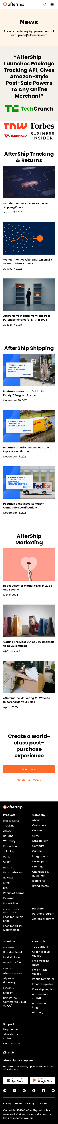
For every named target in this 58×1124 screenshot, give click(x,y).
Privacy (7, 1103)
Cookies (42, 1103)
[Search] (45, 4)
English (11, 1052)
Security (29, 1103)
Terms (18, 1103)
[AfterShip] (14, 4)
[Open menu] (52, 4)
